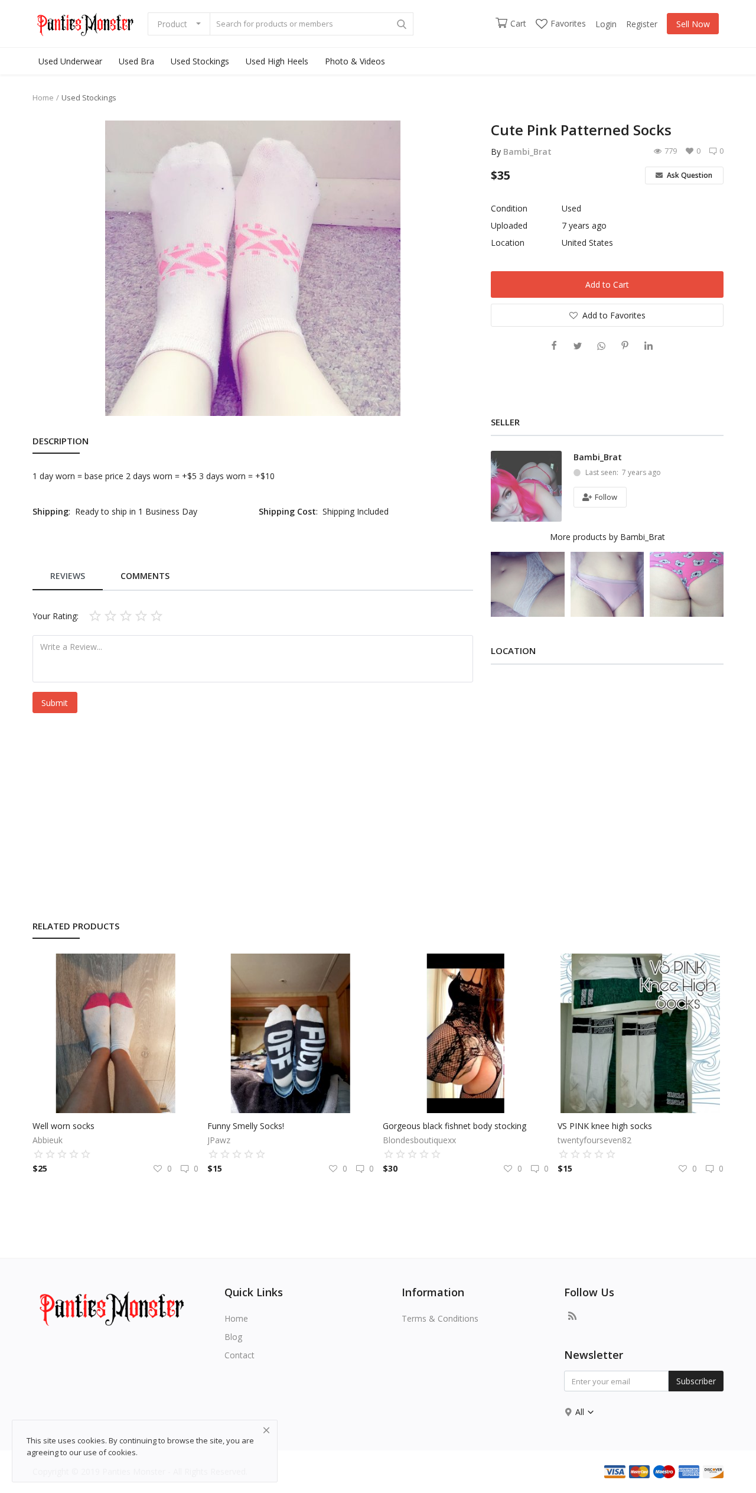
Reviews (67, 575)
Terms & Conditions (440, 1318)
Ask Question (688, 175)
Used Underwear (70, 61)
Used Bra (136, 61)
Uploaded (509, 225)
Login (606, 24)
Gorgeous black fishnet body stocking (454, 1125)
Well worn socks (63, 1125)
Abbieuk (47, 1140)
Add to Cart (607, 284)
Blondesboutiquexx (419, 1140)
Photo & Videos (355, 61)
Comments (145, 575)
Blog (233, 1336)
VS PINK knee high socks (605, 1125)
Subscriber (696, 1381)
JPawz (218, 1140)
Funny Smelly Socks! (245, 1125)
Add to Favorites (614, 315)
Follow (605, 497)
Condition (509, 208)
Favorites (568, 23)
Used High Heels (277, 61)
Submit (54, 702)
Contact (239, 1355)
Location (507, 242)
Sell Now (693, 24)
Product (172, 24)
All (580, 1411)
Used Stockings (200, 61)
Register (641, 24)
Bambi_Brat (527, 151)
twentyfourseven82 (594, 1140)
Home (43, 97)
